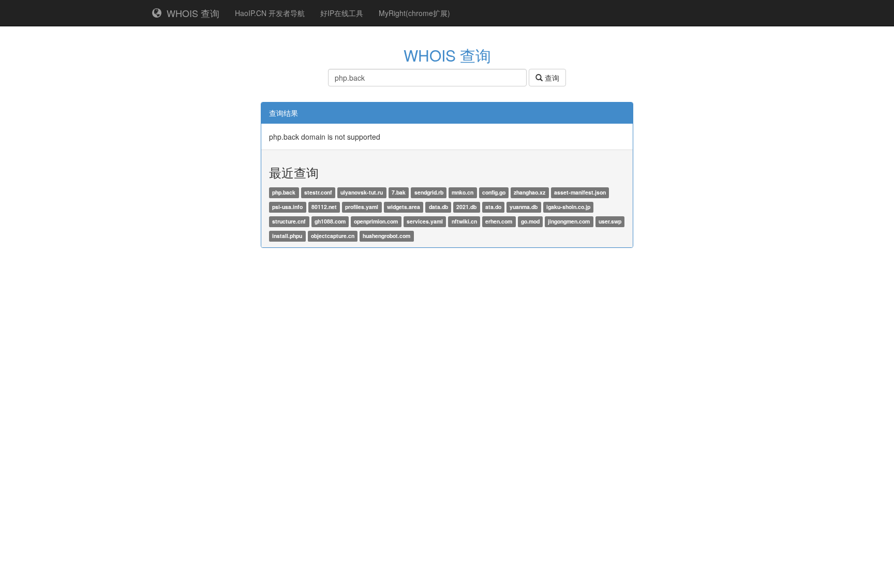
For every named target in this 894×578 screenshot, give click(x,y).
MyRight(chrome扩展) (414, 13)
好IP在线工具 (341, 13)
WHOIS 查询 (190, 13)
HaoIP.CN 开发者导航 (270, 13)
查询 (551, 77)
